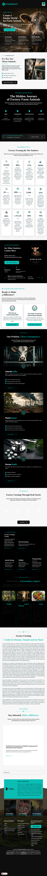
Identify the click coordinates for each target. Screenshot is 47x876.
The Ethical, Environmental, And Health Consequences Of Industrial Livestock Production (21, 747)
